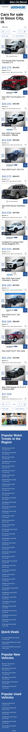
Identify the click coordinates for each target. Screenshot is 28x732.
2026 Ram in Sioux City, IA (8, 476)
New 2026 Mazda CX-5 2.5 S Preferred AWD (14, 388)
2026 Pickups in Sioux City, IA (9, 453)
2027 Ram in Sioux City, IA (8, 525)
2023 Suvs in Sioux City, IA (8, 489)
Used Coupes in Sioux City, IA (9, 726)
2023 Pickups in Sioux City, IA (9, 512)
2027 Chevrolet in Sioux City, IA (9, 530)
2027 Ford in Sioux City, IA (8, 494)
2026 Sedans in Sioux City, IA (9, 498)
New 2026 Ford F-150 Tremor (11, 315)
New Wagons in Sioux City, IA (9, 678)
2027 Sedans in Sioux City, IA (9, 570)
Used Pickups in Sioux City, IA (9, 708)
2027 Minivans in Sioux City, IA (9, 611)
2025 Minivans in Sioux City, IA (9, 593)
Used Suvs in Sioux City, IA (8, 704)
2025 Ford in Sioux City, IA (8, 521)
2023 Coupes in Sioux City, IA (9, 625)
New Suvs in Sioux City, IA (8, 664)
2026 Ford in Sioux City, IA (8, 457)
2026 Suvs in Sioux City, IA (8, 448)
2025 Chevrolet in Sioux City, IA (9, 561)
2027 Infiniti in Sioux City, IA (8, 534)
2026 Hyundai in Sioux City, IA (9, 480)
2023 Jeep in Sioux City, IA (8, 557)
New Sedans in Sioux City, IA (9, 673)
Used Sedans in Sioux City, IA (9, 713)
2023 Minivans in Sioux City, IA (9, 616)
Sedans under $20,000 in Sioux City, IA (11, 647)
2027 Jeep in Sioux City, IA (8, 548)
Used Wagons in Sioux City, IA (9, 722)
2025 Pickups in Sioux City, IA (9, 539)
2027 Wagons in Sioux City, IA (9, 598)
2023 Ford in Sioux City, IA (8, 516)
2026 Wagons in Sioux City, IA (9, 503)
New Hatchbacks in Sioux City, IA (10, 682)
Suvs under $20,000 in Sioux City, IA (10, 638)
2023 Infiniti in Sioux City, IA (8, 579)
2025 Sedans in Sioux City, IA (9, 620)
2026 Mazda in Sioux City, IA (9, 462)
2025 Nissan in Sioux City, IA (8, 566)
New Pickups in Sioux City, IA (9, 669)
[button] (2, 46)
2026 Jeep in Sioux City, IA (8, 471)
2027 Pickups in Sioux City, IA (9, 507)
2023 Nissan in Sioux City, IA (8, 543)
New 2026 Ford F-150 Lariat (13, 351)
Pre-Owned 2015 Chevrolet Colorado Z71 (13, 61)
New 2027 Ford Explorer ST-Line (13, 98)
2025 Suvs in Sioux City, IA (8, 485)
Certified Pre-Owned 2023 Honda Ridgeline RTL (12, 243)
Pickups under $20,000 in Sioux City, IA (11, 643)
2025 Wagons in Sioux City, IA (9, 607)
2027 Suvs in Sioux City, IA (8, 467)
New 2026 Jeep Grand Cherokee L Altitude (11, 134)
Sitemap (14, 730)
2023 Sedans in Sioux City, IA (9, 602)
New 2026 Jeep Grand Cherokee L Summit (11, 279)
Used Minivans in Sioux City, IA (9, 717)
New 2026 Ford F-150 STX (13, 169)
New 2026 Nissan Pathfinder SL (13, 207)
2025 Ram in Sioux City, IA (8, 584)
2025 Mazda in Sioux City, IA (9, 552)
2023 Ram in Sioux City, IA (8, 575)
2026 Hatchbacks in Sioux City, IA (10, 588)
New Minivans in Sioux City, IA (9, 687)
